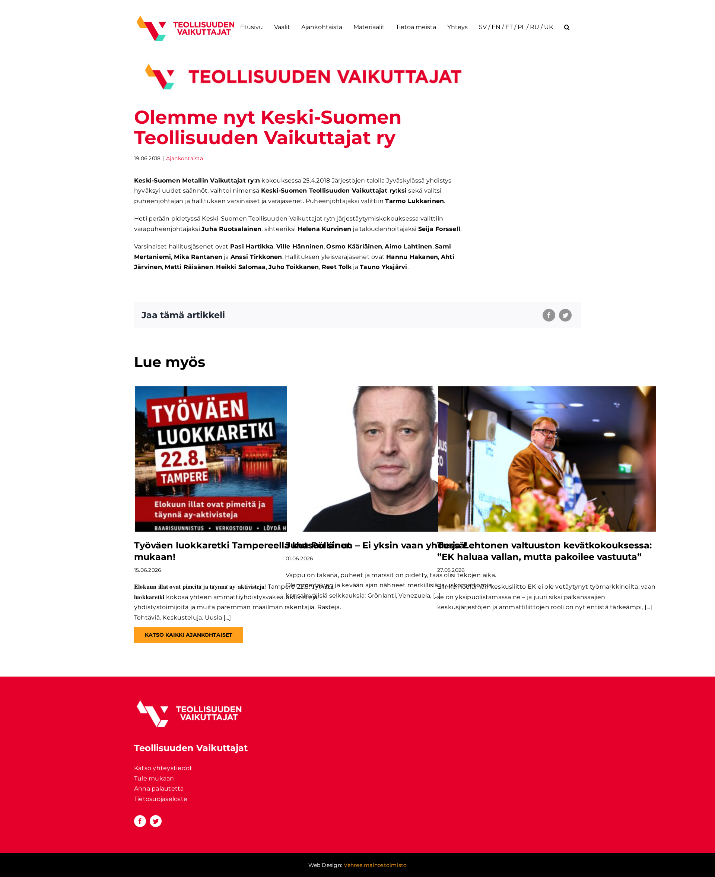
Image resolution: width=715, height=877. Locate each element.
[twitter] (156, 821)
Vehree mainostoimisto (375, 865)
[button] (567, 27)
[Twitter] (565, 315)
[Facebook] (549, 315)
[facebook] (140, 821)
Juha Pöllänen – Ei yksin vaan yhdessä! (376, 545)
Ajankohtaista (184, 158)
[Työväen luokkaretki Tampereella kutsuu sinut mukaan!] (244, 458)
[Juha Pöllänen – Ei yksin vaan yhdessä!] (395, 458)
